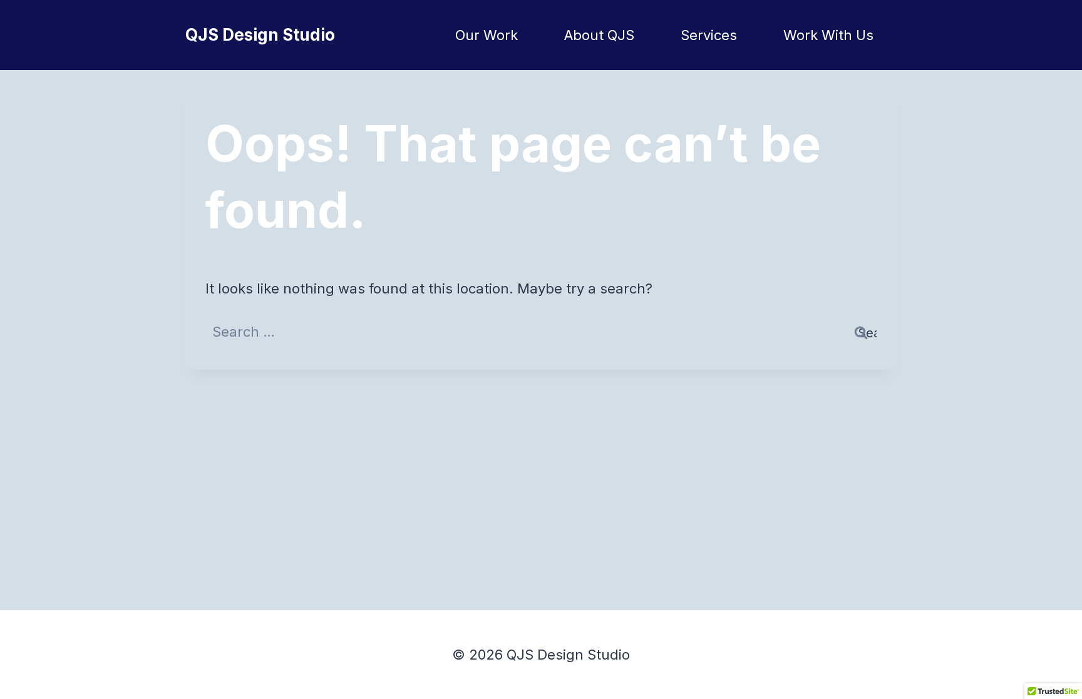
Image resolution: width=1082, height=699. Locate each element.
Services (709, 35)
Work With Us (828, 35)
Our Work (486, 35)
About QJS (599, 35)
